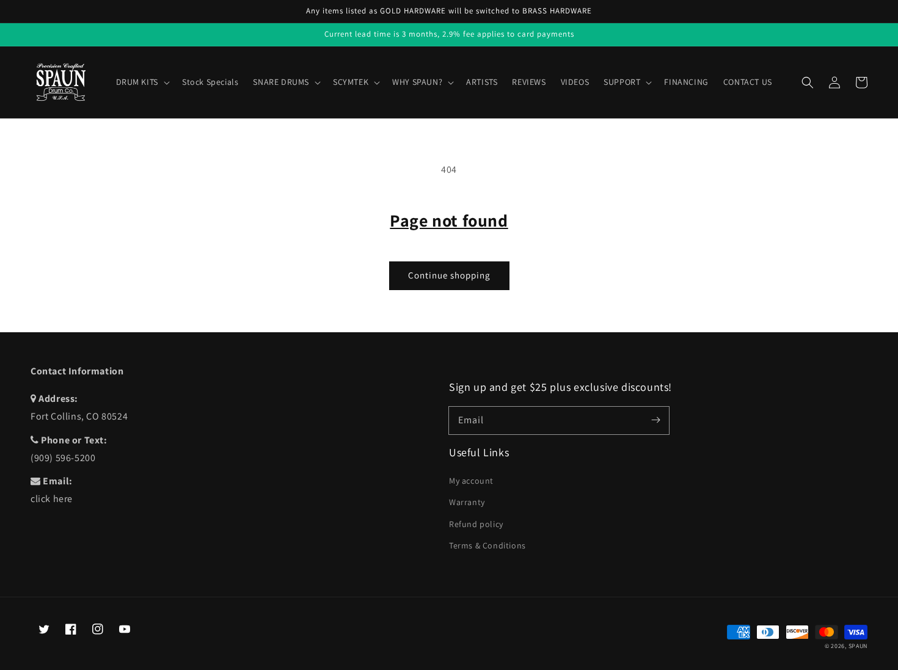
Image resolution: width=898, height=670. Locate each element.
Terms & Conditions (487, 545)
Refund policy (476, 524)
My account (471, 480)
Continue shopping (449, 275)
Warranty (467, 502)
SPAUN (858, 646)
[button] (807, 82)
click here (52, 498)
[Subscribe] (655, 420)
